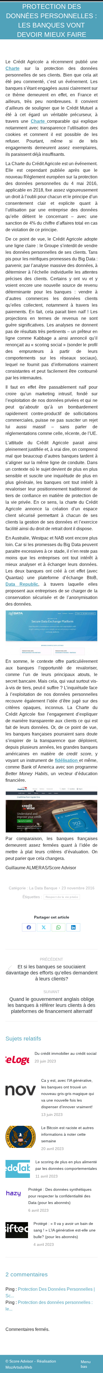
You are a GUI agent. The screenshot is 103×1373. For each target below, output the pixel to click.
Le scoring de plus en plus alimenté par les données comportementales (66, 1165)
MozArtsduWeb (18, 1367)
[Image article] (17, 1060)
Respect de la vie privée (62, 896)
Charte (12, 68)
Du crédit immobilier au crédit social (65, 1053)
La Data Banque (43, 888)
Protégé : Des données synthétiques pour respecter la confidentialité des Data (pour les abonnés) (59, 1196)
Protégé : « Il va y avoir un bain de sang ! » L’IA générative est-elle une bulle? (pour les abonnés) (65, 1230)
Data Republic (21, 584)
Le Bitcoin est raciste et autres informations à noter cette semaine (67, 1134)
